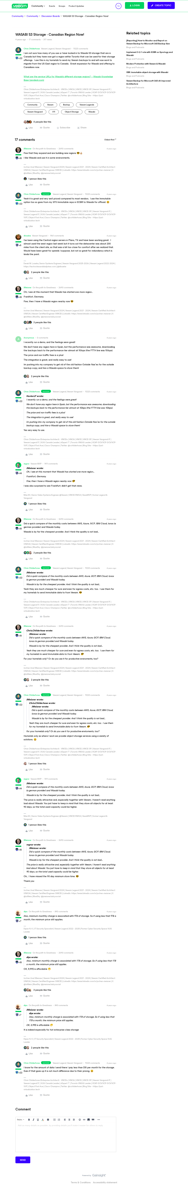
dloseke (27, 235)
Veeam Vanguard (35, 111)
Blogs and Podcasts (135, 47)
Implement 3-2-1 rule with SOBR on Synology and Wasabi (149, 54)
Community (18, 16)
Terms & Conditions (81, 1182)
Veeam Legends (87, 104)
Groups (62, 6)
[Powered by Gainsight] (94, 1176)
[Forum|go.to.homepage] (20, 6)
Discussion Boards (50, 16)
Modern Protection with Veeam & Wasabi (146, 63)
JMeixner (27, 148)
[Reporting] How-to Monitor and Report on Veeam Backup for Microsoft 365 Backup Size (148, 42)
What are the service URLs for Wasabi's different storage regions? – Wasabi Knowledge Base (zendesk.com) (68, 78)
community (32, 104)
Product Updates (76, 6)
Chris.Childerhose (32, 48)
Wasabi (91, 111)
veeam (50, 104)
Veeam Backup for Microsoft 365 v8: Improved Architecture (148, 82)
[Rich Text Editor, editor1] (66, 1137)
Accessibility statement (105, 1182)
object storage (72, 111)
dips (25, 911)
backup (66, 104)
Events (52, 6)
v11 (53, 111)
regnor (26, 463)
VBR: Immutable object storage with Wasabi (147, 72)
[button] (161, 5)
